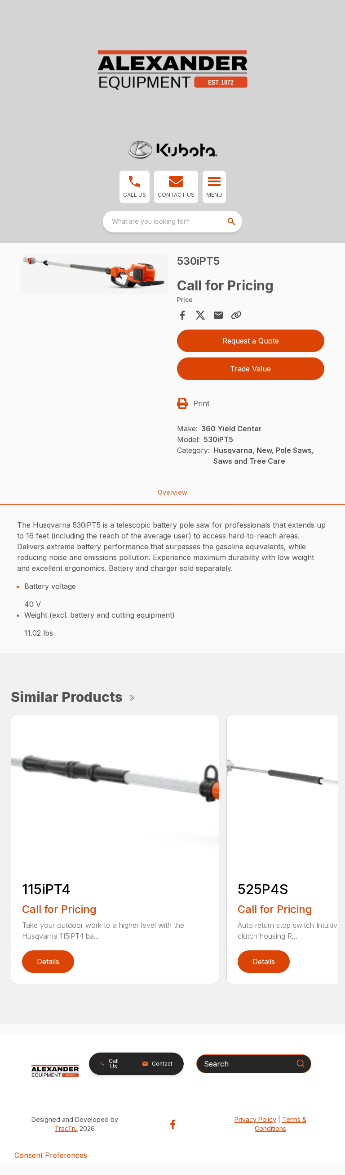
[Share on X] (200, 315)
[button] (134, 186)
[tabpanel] (94, 275)
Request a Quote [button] (250, 340)
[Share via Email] (218, 315)
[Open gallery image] (94, 274)
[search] (232, 221)
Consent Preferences (50, 1155)
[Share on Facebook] (182, 315)
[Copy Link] (236, 315)
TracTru (66, 1128)
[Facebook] (172, 1124)
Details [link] (48, 961)
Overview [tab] (172, 492)
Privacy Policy (255, 1119)
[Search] (300, 1063)
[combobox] (172, 221)
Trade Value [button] (250, 368)
